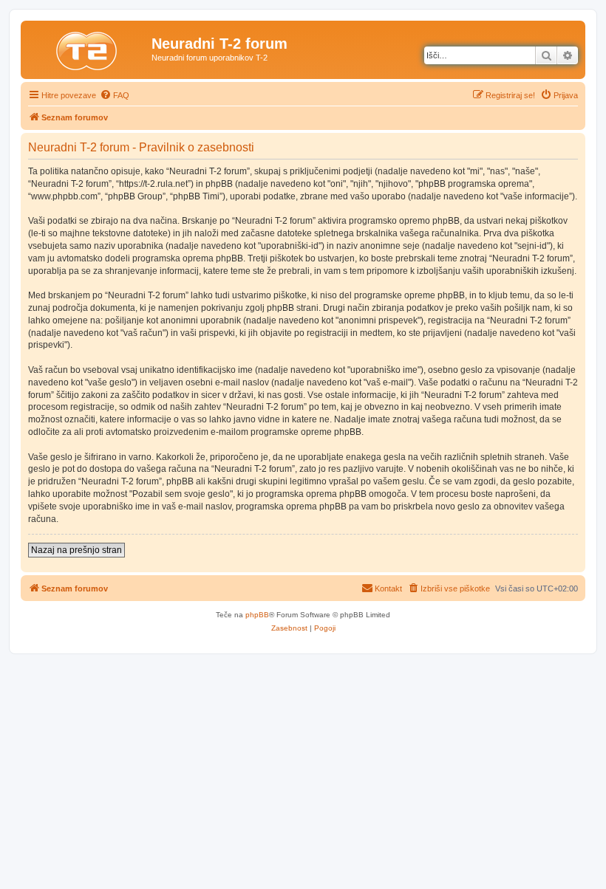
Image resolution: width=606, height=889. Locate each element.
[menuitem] (114, 95)
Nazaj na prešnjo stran (76, 550)
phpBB (257, 615)
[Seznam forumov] (88, 48)
